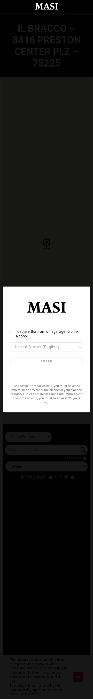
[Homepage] (46, 6)
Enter (46, 361)
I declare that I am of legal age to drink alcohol (47, 333)
